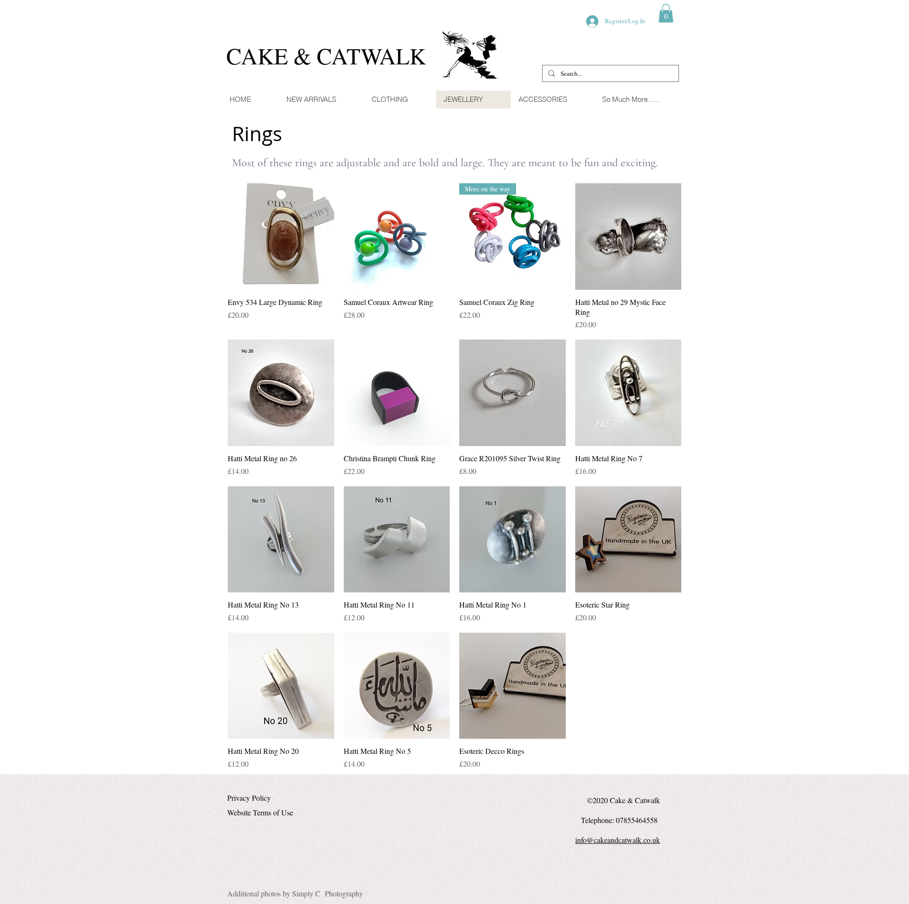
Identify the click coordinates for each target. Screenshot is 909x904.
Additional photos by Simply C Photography (295, 893)
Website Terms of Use (260, 812)
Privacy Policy (249, 798)
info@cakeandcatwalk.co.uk (617, 840)
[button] (666, 13)
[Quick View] (281, 236)
